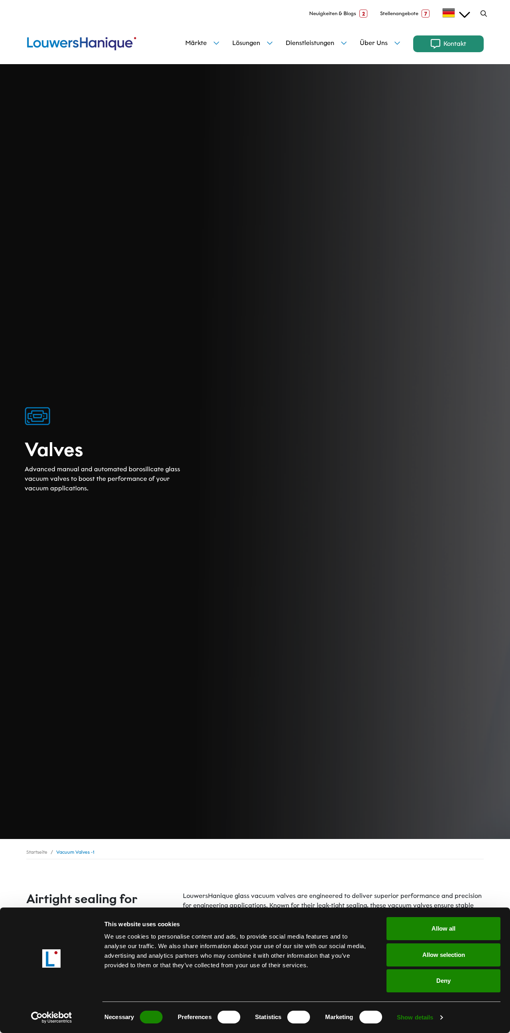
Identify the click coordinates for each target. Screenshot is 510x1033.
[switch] (229, 1017)
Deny (443, 980)
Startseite (36, 852)
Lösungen (246, 43)
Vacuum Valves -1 (75, 852)
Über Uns (374, 43)
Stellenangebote (403, 13)
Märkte (196, 43)
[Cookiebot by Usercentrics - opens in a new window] (51, 1017)
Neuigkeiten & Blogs (337, 13)
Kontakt (454, 43)
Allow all (443, 928)
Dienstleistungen (310, 43)
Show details (415, 1017)
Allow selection (443, 954)
